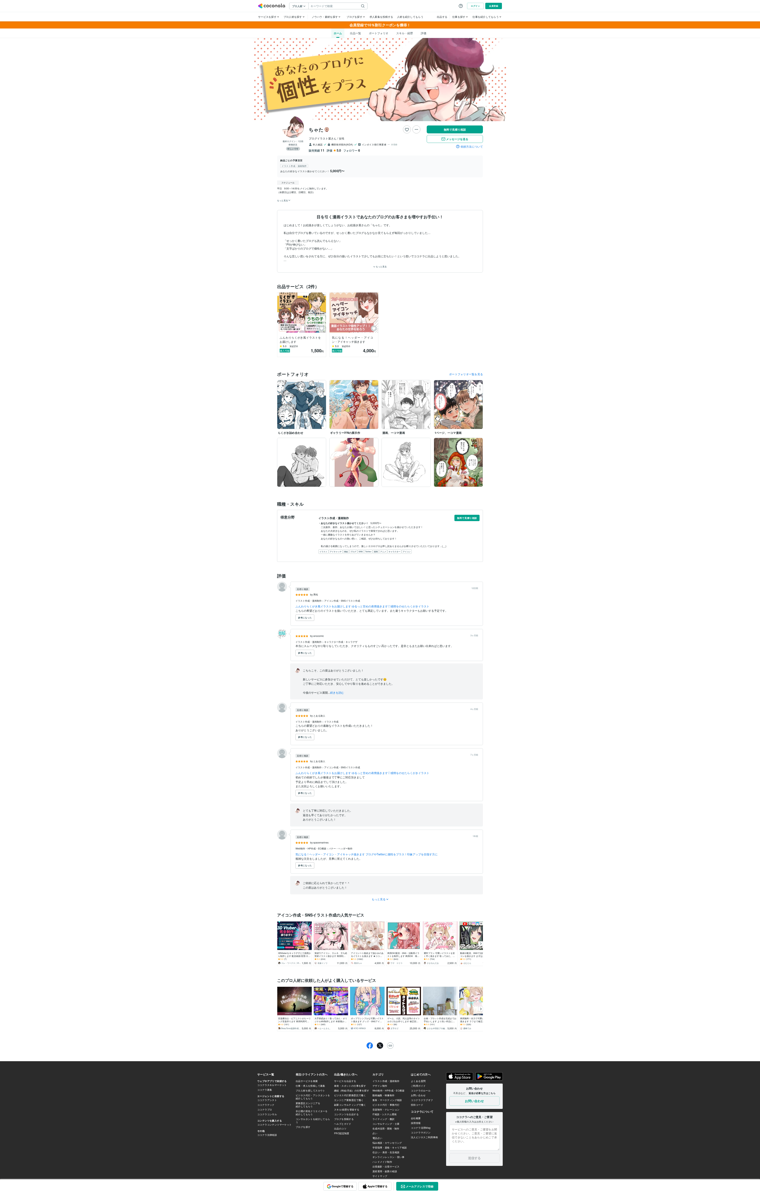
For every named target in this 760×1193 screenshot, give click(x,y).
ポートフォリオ (378, 33)
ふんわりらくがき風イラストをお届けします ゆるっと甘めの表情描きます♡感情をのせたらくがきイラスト (362, 606)
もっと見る (381, 266)
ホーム (338, 33)
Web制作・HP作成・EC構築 (311, 848)
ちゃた (316, 129)
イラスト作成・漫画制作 (308, 600)
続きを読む (337, 692)
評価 (423, 33)
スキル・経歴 (404, 33)
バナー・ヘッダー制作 (340, 848)
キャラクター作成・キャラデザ (340, 641)
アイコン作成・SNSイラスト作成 (342, 600)
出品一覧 (355, 33)
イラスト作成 (331, 721)
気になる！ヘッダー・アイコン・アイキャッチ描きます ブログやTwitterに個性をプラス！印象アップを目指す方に (366, 854)
